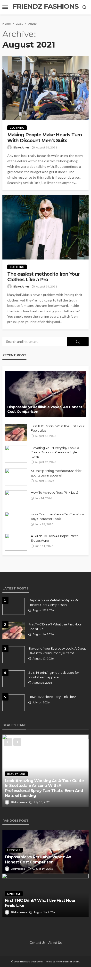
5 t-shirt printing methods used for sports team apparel (56, 473)
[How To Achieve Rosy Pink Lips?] (16, 498)
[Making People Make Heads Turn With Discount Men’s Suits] (45, 88)
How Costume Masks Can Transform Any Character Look (58, 516)
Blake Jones (21, 147)
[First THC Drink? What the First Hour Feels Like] (16, 432)
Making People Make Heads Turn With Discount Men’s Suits (44, 137)
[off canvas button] (5, 7)
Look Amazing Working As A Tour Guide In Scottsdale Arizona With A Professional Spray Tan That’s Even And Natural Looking (44, 788)
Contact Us (37, 943)
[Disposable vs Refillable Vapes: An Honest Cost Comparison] (45, 394)
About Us (55, 943)
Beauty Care (16, 773)
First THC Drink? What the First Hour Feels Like (57, 428)
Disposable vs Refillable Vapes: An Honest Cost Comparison (44, 409)
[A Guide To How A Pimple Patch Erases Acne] (16, 542)
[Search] (84, 7)
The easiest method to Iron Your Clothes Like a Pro (43, 276)
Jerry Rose (18, 868)
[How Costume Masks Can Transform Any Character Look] (16, 520)
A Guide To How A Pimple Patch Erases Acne (54, 538)
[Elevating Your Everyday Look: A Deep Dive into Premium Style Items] (16, 454)
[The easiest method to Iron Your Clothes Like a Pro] (45, 227)
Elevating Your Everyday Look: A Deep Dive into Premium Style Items (55, 452)
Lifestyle (13, 850)
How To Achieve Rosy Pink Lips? (54, 492)
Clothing (17, 127)
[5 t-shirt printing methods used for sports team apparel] (16, 477)
